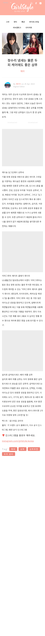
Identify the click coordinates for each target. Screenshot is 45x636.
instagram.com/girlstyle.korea (18, 440)
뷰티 (15, 22)
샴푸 (22, 449)
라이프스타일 (34, 22)
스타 (7, 22)
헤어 (22, 71)
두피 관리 (8, 454)
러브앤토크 (17, 27)
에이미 (19, 84)
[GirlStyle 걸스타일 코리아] (22, 7)
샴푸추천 (34, 449)
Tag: (5, 449)
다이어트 (29, 27)
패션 (23, 22)
